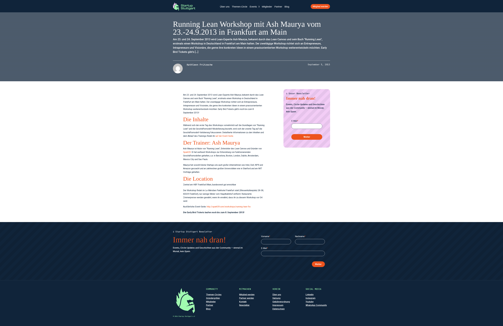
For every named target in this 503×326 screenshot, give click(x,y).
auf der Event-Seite (224, 136)
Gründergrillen (213, 298)
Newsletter (244, 305)
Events (253, 6)
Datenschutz (278, 309)
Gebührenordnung (281, 301)
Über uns (224, 6)
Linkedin (310, 294)
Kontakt (243, 301)
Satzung (276, 298)
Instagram (310, 298)
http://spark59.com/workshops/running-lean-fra (228, 206)
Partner (278, 6)
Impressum (277, 305)
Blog (287, 6)
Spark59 (187, 152)
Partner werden (246, 298)
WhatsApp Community (316, 305)
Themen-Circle (239, 6)
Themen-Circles (214, 294)
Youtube (309, 301)
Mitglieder (267, 6)
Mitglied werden (320, 6)
